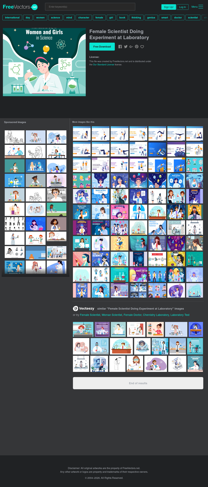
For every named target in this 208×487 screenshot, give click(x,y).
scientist (193, 17)
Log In (182, 7)
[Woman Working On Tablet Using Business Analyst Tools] (194, 149)
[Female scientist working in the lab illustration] (56, 238)
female (99, 17)
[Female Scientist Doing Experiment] (176, 180)
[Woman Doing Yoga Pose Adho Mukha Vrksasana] (157, 133)
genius (151, 17)
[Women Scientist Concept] (119, 243)
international (12, 17)
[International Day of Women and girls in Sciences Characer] (119, 227)
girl (111, 17)
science (55, 17)
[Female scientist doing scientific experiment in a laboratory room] (56, 137)
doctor (178, 17)
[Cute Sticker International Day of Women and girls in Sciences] (157, 290)
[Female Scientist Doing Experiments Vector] (157, 212)
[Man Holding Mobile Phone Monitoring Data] (138, 149)
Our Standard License (103, 64)
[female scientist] (176, 259)
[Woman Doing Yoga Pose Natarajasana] (119, 133)
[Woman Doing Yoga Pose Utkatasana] (82, 133)
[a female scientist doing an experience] (36, 267)
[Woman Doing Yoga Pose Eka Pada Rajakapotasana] (194, 133)
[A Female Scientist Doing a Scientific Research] (119, 196)
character (83, 17)
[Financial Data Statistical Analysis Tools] (157, 149)
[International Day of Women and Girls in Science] (138, 180)
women (40, 17)
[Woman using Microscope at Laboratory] (100, 212)
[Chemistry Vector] (138, 227)
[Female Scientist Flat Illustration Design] (15, 209)
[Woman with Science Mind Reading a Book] (100, 180)
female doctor (132, 315)
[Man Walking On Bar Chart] (157, 165)
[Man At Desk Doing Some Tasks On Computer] (138, 133)
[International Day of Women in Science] (119, 290)
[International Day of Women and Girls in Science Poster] (119, 180)
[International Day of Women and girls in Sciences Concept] (176, 274)
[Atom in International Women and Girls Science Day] (100, 259)
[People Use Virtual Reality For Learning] (82, 165)
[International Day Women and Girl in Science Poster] (138, 274)
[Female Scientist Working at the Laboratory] (119, 259)
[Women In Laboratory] (157, 243)
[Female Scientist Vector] (194, 227)
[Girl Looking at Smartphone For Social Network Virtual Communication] (176, 149)
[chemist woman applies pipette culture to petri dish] (56, 194)
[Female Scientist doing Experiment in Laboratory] (100, 243)
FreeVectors (20, 7)
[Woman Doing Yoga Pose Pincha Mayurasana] (176, 133)
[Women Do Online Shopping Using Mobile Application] (100, 165)
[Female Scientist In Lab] (194, 243)
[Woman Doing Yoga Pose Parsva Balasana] (119, 149)
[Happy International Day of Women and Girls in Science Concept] (138, 259)
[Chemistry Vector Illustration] (194, 259)
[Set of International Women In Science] (100, 274)
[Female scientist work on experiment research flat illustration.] (56, 166)
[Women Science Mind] (176, 243)
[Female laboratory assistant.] (36, 252)
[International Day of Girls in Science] (100, 290)
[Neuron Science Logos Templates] (157, 259)
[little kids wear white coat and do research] (36, 238)
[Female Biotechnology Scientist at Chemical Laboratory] (176, 290)
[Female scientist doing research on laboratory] (36, 151)
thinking (136, 17)
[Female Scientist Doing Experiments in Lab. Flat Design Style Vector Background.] (121, 346)
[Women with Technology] (138, 243)
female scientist (90, 315)
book (122, 17)
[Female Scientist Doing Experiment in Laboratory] (138, 212)
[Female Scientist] (82, 259)
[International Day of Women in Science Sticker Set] (194, 165)
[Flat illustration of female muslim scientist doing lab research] (36, 166)
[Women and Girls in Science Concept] (82, 290)
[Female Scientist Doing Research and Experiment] (82, 196)
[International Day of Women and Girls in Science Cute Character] (157, 274)
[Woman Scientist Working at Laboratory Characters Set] (157, 196)
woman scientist (112, 315)
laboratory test (180, 315)
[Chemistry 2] (119, 274)
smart (164, 17)
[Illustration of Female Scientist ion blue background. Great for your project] (195, 346)
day (28, 17)
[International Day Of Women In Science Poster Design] (194, 212)
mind (69, 17)
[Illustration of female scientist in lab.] (81, 364)
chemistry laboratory (156, 315)
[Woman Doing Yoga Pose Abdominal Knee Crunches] (100, 149)
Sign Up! (168, 7)
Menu (195, 6)
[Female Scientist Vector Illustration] (176, 227)
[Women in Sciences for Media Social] (138, 290)
